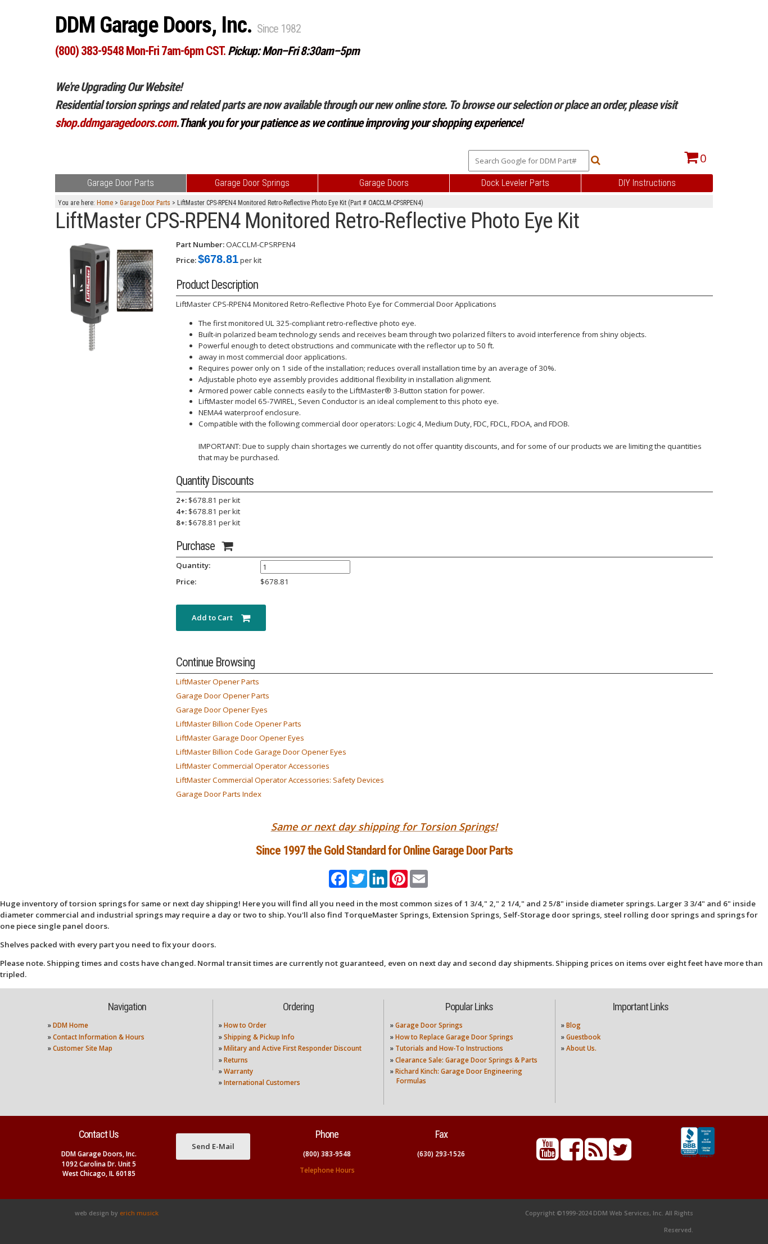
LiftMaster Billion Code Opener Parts (238, 724)
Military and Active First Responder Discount (293, 1048)
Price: (186, 260)
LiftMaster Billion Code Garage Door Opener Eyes (261, 752)
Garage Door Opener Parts (222, 696)
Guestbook (583, 1037)
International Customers (262, 1082)
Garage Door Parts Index (218, 794)
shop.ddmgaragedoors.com (115, 123)
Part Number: (200, 244)
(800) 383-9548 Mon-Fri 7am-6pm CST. (140, 51)
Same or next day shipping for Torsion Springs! (384, 826)
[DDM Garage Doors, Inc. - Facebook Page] (572, 1156)
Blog (573, 1025)
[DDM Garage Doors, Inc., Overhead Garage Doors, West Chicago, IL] (698, 1157)
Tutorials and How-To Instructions (449, 1048)
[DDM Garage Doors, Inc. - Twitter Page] (620, 1156)
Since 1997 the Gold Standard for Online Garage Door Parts (384, 850)
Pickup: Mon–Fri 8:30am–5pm (293, 51)
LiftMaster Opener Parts (217, 682)
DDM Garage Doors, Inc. (156, 25)
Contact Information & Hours (98, 1037)
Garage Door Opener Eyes (222, 710)
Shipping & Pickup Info (259, 1037)
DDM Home (70, 1025)
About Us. (581, 1048)
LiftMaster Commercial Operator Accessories (252, 766)
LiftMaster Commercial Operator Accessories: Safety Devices (280, 780)
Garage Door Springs (429, 1025)
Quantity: (193, 565)
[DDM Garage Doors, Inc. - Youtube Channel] (547, 1156)
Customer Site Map (82, 1048)
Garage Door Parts (145, 203)
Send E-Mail (213, 1146)
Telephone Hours (327, 1170)
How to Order (245, 1025)
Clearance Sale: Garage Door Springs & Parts (466, 1060)
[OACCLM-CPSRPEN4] (111, 295)
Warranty (238, 1071)
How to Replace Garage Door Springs (454, 1037)
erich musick (139, 1213)
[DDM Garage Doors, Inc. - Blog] (596, 1156)
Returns (236, 1060)
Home (105, 203)
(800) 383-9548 (327, 1154)
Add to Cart (216, 617)
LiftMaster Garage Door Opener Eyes (240, 738)
